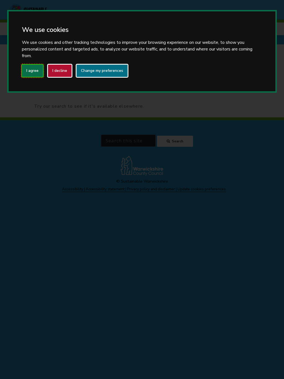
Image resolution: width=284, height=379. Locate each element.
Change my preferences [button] (102, 70)
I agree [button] (32, 70)
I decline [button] (59, 70)
